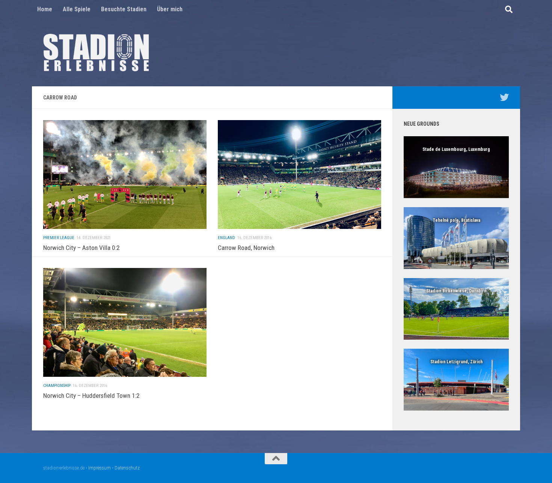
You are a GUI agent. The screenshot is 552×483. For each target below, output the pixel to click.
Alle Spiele (76, 9)
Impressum (99, 468)
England (226, 237)
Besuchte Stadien (123, 9)
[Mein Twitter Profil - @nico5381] (504, 97)
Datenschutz (127, 468)
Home (44, 9)
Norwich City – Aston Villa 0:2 (81, 247)
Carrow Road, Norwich (246, 247)
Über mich (169, 9)
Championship (57, 385)
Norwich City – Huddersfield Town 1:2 (91, 395)
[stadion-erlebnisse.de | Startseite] (96, 52)
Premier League (58, 237)
